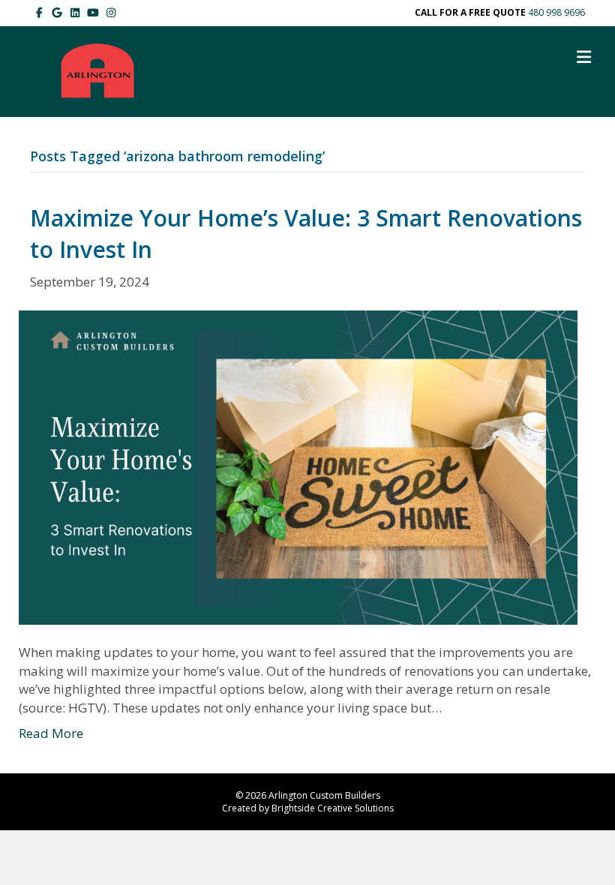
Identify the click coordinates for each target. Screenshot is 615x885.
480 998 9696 (556, 12)
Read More (51, 733)
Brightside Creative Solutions (333, 808)
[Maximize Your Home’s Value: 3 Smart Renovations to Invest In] (298, 466)
